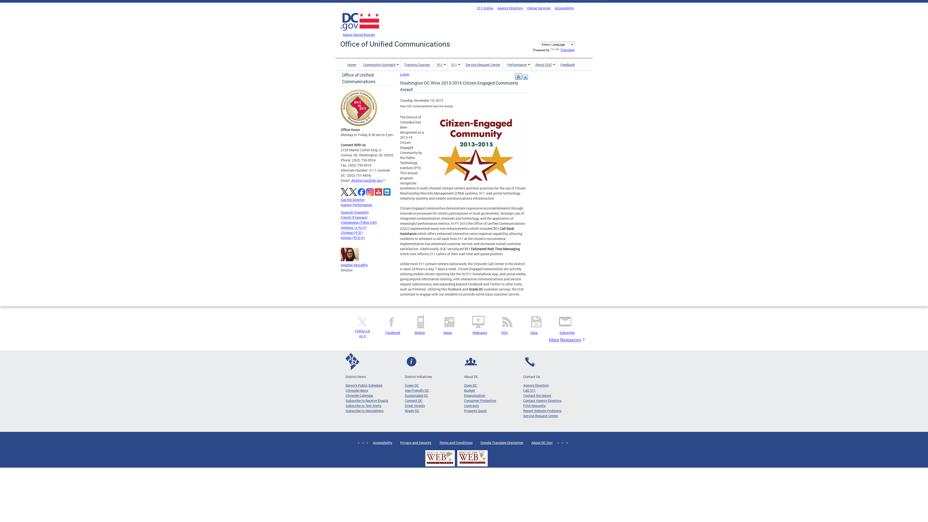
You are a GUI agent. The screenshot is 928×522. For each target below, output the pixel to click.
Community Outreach (379, 64)
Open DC (470, 385)
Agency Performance (356, 205)
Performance (517, 64)
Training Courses (417, 64)
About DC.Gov (542, 442)
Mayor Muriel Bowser (359, 34)
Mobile (419, 332)
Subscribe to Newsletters (365, 410)
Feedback (567, 64)
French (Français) (354, 217)
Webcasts (479, 332)
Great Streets (415, 405)
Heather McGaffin (354, 265)
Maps (447, 332)
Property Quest (475, 410)
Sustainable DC (416, 395)
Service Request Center (482, 64)
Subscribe (567, 332)
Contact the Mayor (537, 395)
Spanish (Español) (355, 212)
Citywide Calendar (359, 395)
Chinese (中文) (352, 232)
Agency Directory (510, 8)
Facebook (392, 332)
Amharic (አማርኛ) (353, 227)
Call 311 (529, 390)
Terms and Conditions (455, 442)
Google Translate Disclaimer (501, 442)
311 (454, 64)
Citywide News (357, 390)
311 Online (485, 8)
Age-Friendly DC (417, 390)
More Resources (565, 340)
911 (440, 64)
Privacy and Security (415, 442)
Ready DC (412, 410)
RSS (504, 332)
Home (351, 64)
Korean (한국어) (353, 237)
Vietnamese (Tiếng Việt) (359, 222)
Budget (469, 390)
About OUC (543, 64)
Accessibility (564, 8)
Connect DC (413, 400)
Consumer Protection (480, 400)
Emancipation (474, 395)
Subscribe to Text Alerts (363, 405)
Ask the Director (353, 199)
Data (534, 332)
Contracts (471, 405)
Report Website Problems (542, 410)
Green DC (412, 385)
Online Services (539, 8)
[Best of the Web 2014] (440, 464)
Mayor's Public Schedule (364, 385)
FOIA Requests (534, 405)
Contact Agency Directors (542, 400)
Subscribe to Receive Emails (367, 400)
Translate (567, 50)
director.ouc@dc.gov (367, 180)
